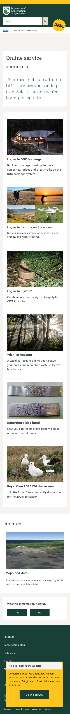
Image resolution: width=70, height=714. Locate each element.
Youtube (8, 661)
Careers (7, 708)
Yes (17, 612)
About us (36, 708)
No (39, 612)
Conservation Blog (14, 644)
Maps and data (17, 573)
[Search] (45, 21)
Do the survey (34, 694)
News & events (22, 708)
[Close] (59, 666)
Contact (48, 708)
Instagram (10, 653)
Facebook (9, 636)
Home (5, 30)
